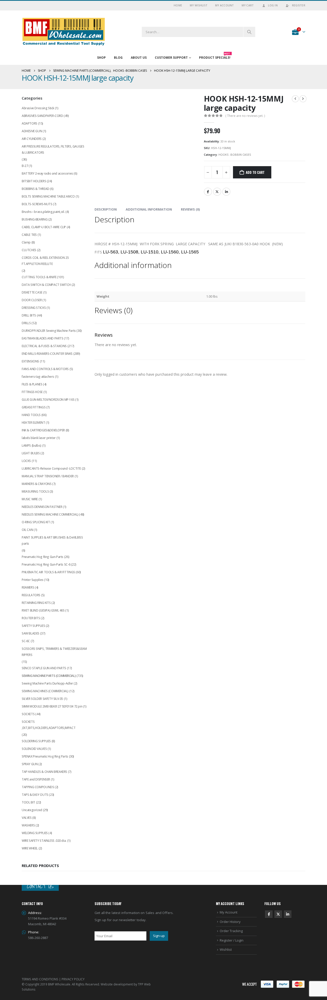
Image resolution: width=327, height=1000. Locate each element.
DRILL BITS (29, 315)
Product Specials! (214, 56)
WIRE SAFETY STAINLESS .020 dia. (44, 840)
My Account (224, 5)
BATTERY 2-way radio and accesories (47, 173)
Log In (273, 5)
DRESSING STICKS (34, 308)
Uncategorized (32, 810)
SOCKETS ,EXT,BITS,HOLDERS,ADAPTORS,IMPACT (48, 724)
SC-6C (26, 641)
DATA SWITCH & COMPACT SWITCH (46, 285)
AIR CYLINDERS (32, 139)
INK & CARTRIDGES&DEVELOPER (43, 430)
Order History (230, 921)
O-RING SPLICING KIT (36, 522)
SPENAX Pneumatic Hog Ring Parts (45, 756)
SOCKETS (28, 714)
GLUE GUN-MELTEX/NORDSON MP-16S (48, 399)
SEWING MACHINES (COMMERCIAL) (45, 691)
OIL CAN (27, 530)
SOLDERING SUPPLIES (36, 741)
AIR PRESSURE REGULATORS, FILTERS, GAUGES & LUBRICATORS (53, 149)
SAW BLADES (30, 633)
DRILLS (26, 323)
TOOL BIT (28, 802)
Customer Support (171, 57)
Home (178, 5)
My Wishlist (198, 5)
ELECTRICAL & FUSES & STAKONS (44, 346)
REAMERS (28, 587)
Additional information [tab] (149, 209)
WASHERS (28, 825)
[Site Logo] (64, 31)
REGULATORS (31, 595)
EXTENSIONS (30, 361)
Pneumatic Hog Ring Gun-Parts (42, 557)
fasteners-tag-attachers (38, 376)
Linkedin (287, 914)
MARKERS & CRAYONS (36, 484)
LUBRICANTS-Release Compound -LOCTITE (51, 468)
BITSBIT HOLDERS (34, 181)
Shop (101, 57)
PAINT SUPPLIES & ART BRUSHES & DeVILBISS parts (52, 540)
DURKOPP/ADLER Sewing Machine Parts (49, 330)
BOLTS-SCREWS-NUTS (37, 204)
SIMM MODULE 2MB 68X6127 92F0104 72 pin (52, 706)
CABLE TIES (29, 235)
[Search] (249, 32)
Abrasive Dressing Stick (38, 108)
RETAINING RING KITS (36, 603)
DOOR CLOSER (32, 300)
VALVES (27, 817)
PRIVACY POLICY (73, 979)
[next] (303, 98)
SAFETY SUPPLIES (33, 626)
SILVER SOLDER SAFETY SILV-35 (42, 699)
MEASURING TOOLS (35, 491)
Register (298, 5)
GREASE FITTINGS (33, 407)
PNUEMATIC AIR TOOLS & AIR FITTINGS (48, 572)
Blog (118, 57)
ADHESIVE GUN (32, 131)
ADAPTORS (29, 123)
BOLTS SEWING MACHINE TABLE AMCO (48, 196)
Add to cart (255, 172)
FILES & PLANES (32, 384)
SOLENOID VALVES (34, 749)
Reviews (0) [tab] (190, 209)
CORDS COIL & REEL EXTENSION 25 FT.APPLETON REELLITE (45, 260)
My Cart (248, 5)
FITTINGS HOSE (32, 392)
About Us (139, 57)
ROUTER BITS (31, 618)
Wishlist (226, 949)
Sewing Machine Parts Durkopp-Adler (47, 683)
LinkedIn (226, 192)
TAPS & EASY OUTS (35, 794)
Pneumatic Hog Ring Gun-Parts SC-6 (46, 564)
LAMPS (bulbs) (31, 445)
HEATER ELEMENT (33, 422)
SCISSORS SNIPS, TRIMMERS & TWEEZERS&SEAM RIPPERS (54, 652)
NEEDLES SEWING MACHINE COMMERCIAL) (50, 514)
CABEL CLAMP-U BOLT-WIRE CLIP (44, 227)
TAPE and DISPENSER (36, 779)
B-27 (25, 166)
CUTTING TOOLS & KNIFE (39, 277)
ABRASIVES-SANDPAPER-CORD (42, 116)
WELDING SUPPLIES (35, 833)
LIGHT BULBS (31, 453)
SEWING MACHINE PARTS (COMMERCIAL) (49, 676)
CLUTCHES (29, 250)
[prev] (295, 98)
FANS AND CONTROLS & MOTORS (45, 369)
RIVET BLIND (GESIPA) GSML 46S (43, 610)
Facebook (208, 192)
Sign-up (159, 936)
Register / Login (231, 940)
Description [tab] (106, 209)
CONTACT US (40, 886)
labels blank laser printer (39, 438)
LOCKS (26, 461)
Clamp (26, 242)
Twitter (217, 192)
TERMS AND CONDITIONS (40, 979)
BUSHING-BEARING (35, 219)
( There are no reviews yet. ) (245, 116)
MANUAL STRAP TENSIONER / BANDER (48, 476)
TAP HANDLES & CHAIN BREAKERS (44, 772)
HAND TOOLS (31, 415)
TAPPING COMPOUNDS (38, 787)
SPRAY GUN (30, 764)
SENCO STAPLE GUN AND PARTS (44, 668)
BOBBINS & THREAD (35, 189)
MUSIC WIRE (30, 499)
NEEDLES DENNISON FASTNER (42, 507)
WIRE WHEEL (30, 848)
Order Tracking (231, 931)
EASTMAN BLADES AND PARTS (42, 338)
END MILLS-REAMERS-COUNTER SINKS (47, 353)
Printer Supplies (32, 580)
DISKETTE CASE (32, 292)
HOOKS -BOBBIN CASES (234, 154)
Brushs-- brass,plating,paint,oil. (43, 212)
